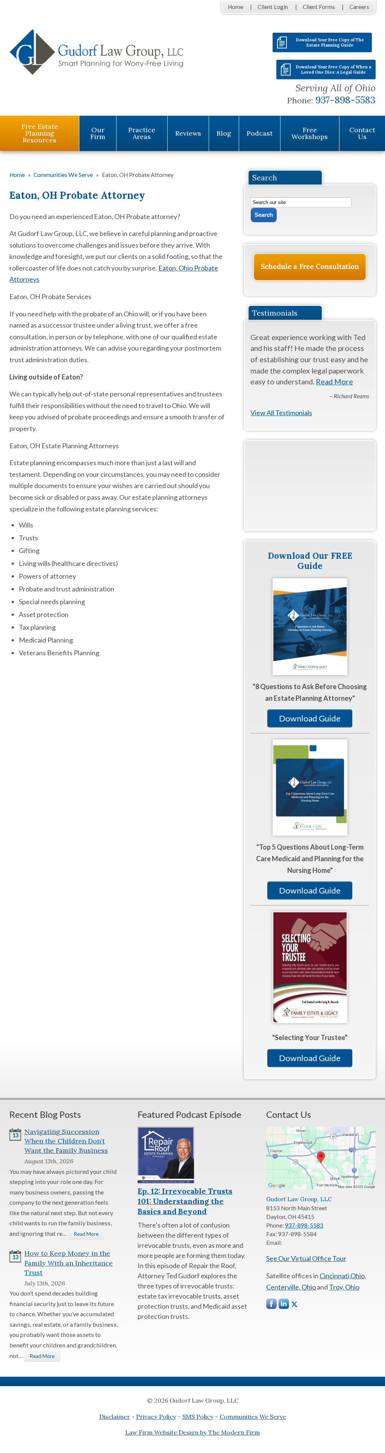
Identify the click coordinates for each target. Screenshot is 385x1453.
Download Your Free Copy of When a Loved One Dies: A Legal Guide (333, 69)
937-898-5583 (345, 100)
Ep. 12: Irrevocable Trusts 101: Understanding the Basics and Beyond (185, 1201)
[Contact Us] (309, 266)
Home (235, 6)
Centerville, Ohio (291, 1287)
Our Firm (97, 133)
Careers (359, 6)
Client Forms (319, 6)
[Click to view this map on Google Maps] (321, 1187)
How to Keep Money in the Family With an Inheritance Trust (68, 1262)
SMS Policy (198, 1416)
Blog (224, 133)
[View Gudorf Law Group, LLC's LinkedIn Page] (284, 1305)
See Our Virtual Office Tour (306, 1258)
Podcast (260, 133)
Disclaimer (114, 1416)
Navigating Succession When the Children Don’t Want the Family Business (66, 1141)
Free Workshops (309, 133)
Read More (334, 381)
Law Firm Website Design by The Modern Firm (192, 1432)
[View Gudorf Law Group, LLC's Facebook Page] (271, 1305)
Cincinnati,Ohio (342, 1276)
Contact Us (362, 133)
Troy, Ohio (344, 1287)
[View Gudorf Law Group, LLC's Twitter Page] (294, 1304)
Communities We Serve (253, 1416)
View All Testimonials (281, 412)
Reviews (188, 133)
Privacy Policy (156, 1416)
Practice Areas (141, 133)
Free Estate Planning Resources (39, 133)
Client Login (273, 6)
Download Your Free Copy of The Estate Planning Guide (330, 42)
